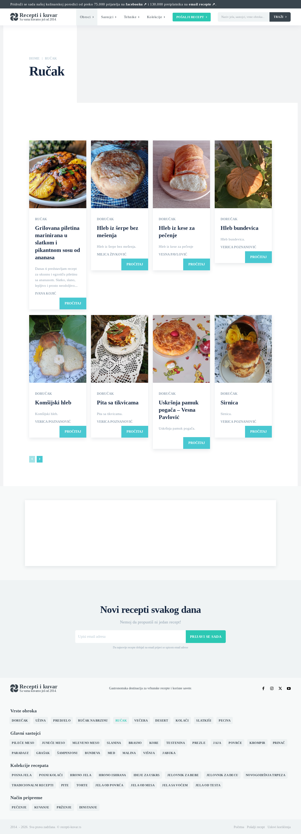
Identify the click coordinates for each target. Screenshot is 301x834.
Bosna (34, 88)
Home (34, 58)
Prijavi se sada (206, 636)
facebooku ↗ (136, 4)
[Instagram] (272, 688)
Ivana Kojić (45, 293)
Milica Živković (112, 254)
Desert (97, 88)
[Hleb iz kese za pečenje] (181, 174)
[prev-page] (32, 459)
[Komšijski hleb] (57, 349)
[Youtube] (289, 688)
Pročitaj (73, 303)
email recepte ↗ (202, 4)
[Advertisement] (150, 533)
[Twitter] (280, 688)
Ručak (41, 219)
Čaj (45, 88)
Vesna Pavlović (173, 254)
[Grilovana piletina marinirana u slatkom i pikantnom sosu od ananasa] (57, 174)
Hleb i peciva (147, 88)
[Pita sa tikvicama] (119, 349)
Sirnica (229, 402)
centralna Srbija (60, 88)
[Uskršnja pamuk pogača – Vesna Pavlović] (181, 349)
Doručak (111, 88)
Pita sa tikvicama (118, 402)
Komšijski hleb (53, 402)
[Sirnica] (243, 349)
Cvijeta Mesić (81, 88)
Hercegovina (128, 88)
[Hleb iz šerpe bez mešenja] (119, 174)
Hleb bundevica (239, 228)
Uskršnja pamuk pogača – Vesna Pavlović (178, 409)
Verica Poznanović (238, 247)
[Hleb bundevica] (243, 174)
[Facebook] (263, 688)
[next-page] (40, 459)
